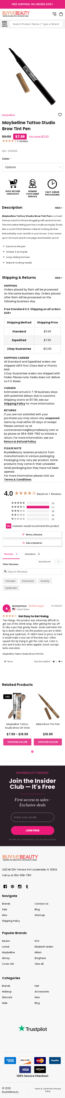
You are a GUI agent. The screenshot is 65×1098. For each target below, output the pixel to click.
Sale (4, 909)
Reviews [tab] (8, 553)
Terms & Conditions (17, 479)
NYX (37, 941)
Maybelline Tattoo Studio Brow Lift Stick (17, 726)
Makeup (7, 991)
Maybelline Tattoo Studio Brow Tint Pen (23, 653)
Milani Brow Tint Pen (48, 724)
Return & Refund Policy (20, 441)
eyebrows (11, 587)
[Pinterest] (12, 886)
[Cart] (61, 14)
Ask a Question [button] (34, 542)
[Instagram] (20, 886)
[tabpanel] (17, 720)
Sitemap (40, 915)
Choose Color (17, 742)
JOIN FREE (32, 830)
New (4, 915)
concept (10, 581)
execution (28, 581)
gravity (45, 581)
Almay (6, 958)
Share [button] (10, 661)
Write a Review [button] (34, 534)
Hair (37, 986)
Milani (38, 952)
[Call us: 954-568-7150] (54, 14)
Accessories (42, 991)
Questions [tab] (30, 553)
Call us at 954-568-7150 (16, 875)
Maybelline (8, 952)
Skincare (7, 997)
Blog (37, 909)
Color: (7, 159)
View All (39, 964)
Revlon (6, 941)
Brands (6, 903)
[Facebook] (5, 886)
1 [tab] (32, 751)
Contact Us (41, 903)
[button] (55, 661)
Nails (4, 1003)
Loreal (5, 946)
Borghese (40, 958)
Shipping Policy (14, 403)
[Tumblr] (27, 886)
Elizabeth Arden (44, 946)
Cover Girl (8, 964)
